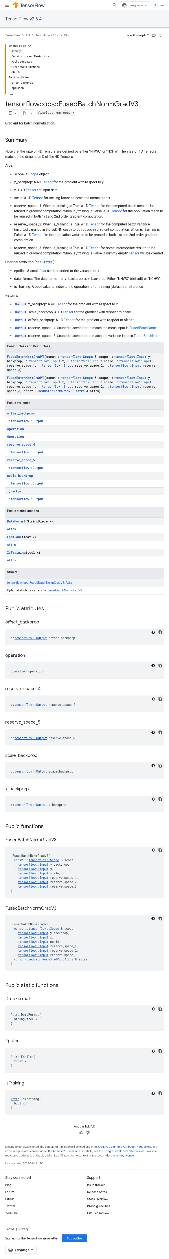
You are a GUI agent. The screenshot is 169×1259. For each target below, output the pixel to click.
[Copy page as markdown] (24, 113)
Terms (9, 1229)
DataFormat (16, 521)
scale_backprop (20, 476)
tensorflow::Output (27, 421)
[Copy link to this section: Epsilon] (24, 1041)
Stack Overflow (97, 1199)
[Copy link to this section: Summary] (32, 140)
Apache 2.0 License (65, 1151)
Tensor (47, 182)
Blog (8, 1185)
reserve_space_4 (21, 444)
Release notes (97, 1192)
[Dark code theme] (153, 632)
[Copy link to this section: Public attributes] (48, 609)
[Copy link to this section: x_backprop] (33, 789)
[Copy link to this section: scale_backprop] (41, 755)
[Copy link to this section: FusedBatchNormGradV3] (60, 840)
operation (15, 429)
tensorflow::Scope (77, 357)
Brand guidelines (98, 1206)
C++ (66, 35)
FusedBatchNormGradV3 (25, 357)
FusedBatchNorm (142, 328)
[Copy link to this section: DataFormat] (34, 999)
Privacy (23, 1229)
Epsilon (13, 537)
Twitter (10, 1206)
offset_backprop (21, 413)
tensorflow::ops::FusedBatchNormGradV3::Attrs (40, 582)
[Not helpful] (160, 35)
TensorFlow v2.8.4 (23, 19)
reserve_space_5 (21, 460)
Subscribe (74, 1238)
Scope (33, 174)
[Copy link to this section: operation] (29, 655)
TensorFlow (12, 35)
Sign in (159, 5)
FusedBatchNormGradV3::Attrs (59, 391)
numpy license (125, 1155)
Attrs (47, 262)
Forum (9, 1192)
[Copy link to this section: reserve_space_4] (44, 689)
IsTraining (16, 552)
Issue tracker (96, 1185)
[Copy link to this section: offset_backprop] (43, 622)
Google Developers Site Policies (124, 1151)
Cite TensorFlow (98, 1213)
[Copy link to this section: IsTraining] (28, 1083)
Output (20, 304)
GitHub (10, 1199)
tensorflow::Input (130, 357)
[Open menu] (7, 5)
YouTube (11, 1213)
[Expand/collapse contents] (29, 46)
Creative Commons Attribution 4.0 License (124, 1146)
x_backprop (16, 491)
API (28, 35)
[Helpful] (154, 35)
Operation (15, 436)
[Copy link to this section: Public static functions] (62, 985)
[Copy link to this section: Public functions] (48, 826)
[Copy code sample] (160, 632)
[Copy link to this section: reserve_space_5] (44, 722)
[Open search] (114, 5)
